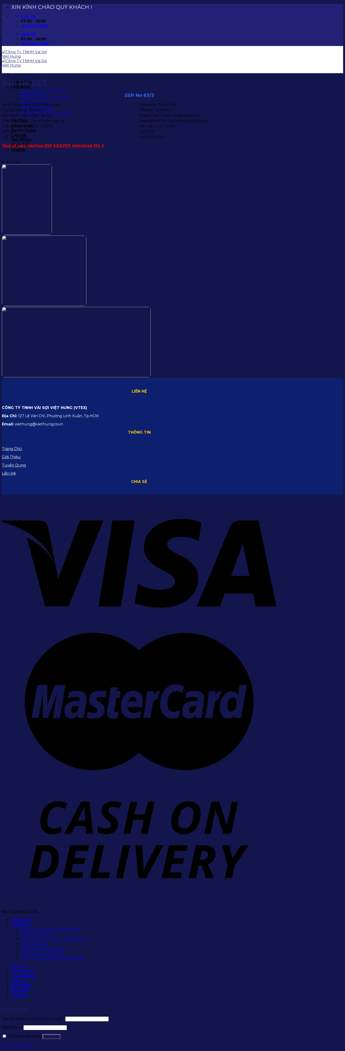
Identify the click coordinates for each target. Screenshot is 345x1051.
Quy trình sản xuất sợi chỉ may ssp (52, 958)
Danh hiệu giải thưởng (42, 948)
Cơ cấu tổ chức (32, 102)
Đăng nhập (51, 1036)
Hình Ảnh (20, 990)
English (18, 149)
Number (14, 162)
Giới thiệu (21, 924)
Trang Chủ (12, 449)
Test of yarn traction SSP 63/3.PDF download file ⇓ (53, 145)
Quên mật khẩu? (18, 1045)
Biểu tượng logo (33, 94)
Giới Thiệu (11, 457)
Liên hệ (18, 980)
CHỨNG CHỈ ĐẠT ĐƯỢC (43, 953)
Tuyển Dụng (23, 130)
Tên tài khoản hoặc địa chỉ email (33, 1019)
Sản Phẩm (21, 140)
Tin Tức (19, 966)
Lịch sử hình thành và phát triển (44, 90)
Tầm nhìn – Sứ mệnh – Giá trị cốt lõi (46, 98)
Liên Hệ (9, 473)
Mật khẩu (12, 1027)
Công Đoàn (22, 971)
